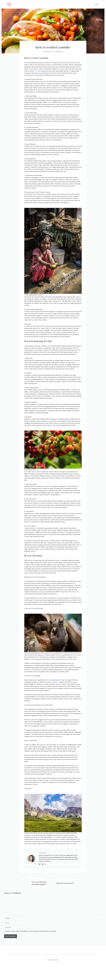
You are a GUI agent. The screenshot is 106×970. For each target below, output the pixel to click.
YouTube (37, 71)
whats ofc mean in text (65, 883)
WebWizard (59, 52)
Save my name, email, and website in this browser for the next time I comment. (31, 931)
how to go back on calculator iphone (39, 883)
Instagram (54, 682)
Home (96, 4)
